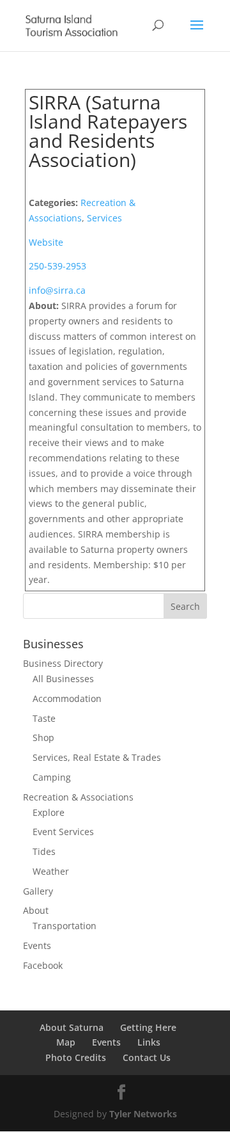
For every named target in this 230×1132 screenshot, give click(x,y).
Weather (51, 871)
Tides (44, 851)
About (36, 910)
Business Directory (63, 663)
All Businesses (63, 679)
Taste (44, 718)
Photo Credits (75, 1057)
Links (148, 1042)
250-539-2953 (57, 266)
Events (37, 945)
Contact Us (147, 1057)
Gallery (38, 891)
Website (46, 242)
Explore (49, 812)
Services (104, 218)
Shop (43, 737)
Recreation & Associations (78, 797)
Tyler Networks (143, 1114)
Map (65, 1042)
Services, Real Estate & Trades (97, 757)
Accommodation (67, 698)
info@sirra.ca (57, 290)
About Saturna (71, 1027)
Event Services (63, 831)
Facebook (43, 965)
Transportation (64, 926)
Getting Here (148, 1027)
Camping (52, 777)
